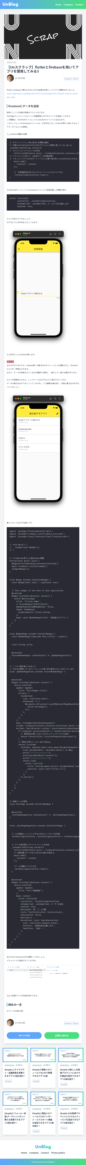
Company (68, 4)
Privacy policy (58, 1152)
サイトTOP (24, 1035)
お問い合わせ (62, 1035)
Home (58, 4)
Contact (79, 4)
